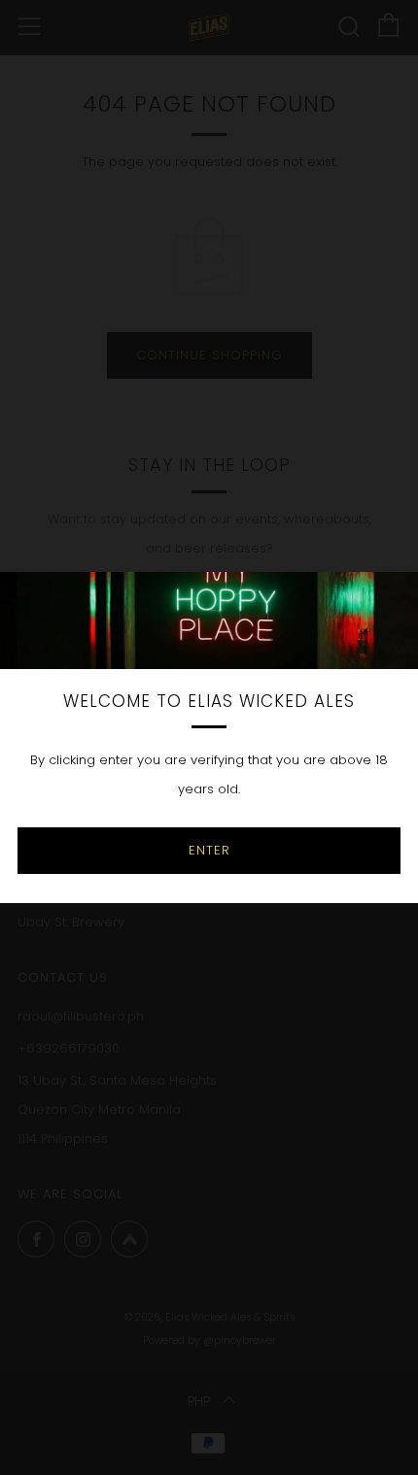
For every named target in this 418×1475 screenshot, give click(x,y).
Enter (209, 850)
